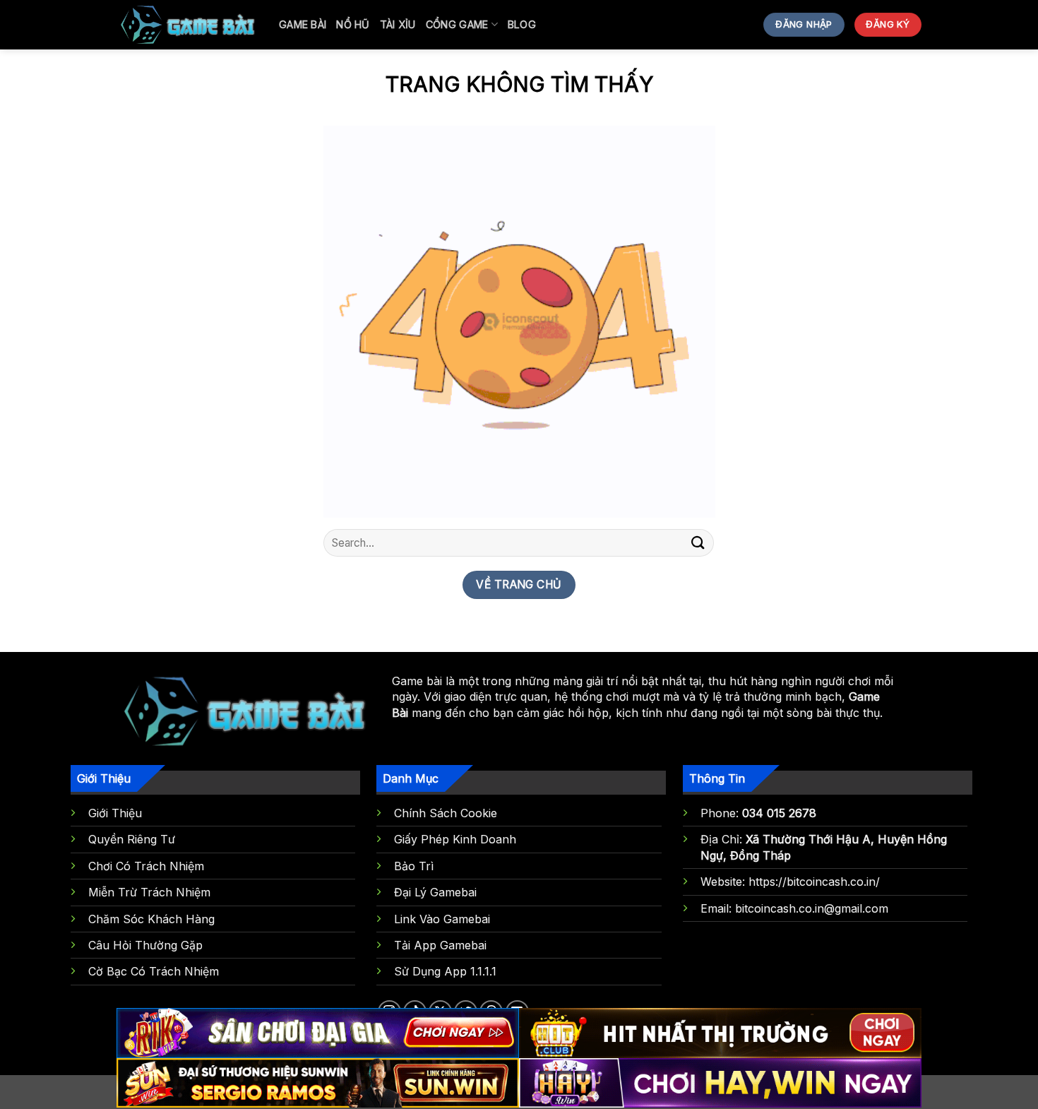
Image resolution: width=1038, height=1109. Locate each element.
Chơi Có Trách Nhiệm (146, 866)
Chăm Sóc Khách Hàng (151, 919)
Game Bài (302, 24)
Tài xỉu (398, 24)
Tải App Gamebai (440, 945)
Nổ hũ (352, 24)
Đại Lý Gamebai (435, 892)
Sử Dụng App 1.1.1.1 (445, 971)
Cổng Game (457, 24)
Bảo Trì (414, 866)
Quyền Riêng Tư (131, 839)
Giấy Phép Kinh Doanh (455, 839)
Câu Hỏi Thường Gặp (145, 945)
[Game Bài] (187, 24)
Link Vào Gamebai (442, 919)
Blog (522, 24)
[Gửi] (698, 543)
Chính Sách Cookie (445, 813)
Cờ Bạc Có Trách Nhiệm (153, 971)
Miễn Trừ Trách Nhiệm (149, 892)
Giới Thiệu (115, 813)
